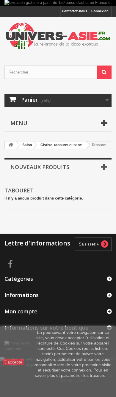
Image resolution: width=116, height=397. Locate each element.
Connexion (100, 11)
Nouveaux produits (39, 166)
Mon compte (20, 311)
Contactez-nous (74, 11)
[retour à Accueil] (10, 145)
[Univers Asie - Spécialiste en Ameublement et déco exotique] (58, 36)
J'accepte (13, 362)
